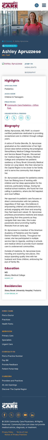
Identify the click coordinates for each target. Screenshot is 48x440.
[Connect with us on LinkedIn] (32, 415)
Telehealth (10, 46)
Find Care (7, 311)
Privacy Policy (7, 432)
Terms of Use (22, 432)
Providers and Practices (12, 380)
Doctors (9, 41)
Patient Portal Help (10, 369)
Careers (7, 376)
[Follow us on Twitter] (11, 415)
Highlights (30, 67)
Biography (30, 72)
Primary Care (7, 335)
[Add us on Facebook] (4, 415)
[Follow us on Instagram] (18, 415)
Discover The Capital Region (14, 389)
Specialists (6, 340)
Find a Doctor (8, 315)
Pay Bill (5, 360)
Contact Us (8, 352)
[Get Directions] (6, 105)
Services (7, 331)
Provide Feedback (10, 364)
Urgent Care (7, 344)
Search (37, 5)
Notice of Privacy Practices (16, 434)
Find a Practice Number (12, 356)
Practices (6, 319)
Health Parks (7, 324)
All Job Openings (9, 385)
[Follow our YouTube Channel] (25, 415)
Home (4, 42)
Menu (44, 5)
